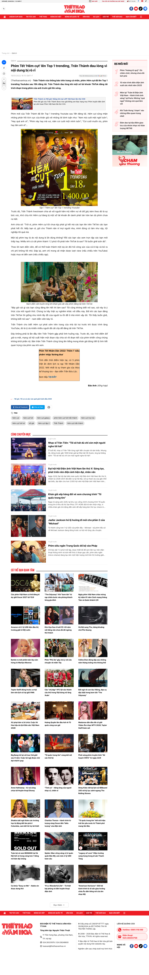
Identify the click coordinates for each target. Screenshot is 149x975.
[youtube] (136, 9)
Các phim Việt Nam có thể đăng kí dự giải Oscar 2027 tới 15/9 (25, 595)
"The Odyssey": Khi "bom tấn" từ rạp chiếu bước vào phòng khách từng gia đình (59, 597)
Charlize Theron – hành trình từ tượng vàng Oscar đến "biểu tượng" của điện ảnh (58, 823)
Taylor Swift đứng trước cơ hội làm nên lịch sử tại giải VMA (24, 691)
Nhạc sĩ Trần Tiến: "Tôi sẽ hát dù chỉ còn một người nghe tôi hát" (76, 444)
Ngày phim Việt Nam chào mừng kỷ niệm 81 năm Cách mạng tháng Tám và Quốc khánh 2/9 (92, 597)
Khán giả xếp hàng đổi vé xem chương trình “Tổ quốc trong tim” (74, 496)
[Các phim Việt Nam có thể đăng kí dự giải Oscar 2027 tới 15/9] (25, 583)
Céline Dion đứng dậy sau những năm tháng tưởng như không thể (92, 661)
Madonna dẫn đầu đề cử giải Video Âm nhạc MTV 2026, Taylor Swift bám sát (92, 725)
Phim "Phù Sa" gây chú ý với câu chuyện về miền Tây (58, 661)
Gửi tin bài (132, 1)
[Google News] (93, 76)
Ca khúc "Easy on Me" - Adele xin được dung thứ (25, 887)
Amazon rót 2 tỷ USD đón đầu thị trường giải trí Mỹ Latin (24, 628)
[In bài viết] (4, 73)
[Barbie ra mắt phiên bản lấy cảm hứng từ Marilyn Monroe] (25, 648)
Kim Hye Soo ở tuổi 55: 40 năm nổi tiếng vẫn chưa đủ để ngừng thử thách (58, 630)
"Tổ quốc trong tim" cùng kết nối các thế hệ (58, 756)
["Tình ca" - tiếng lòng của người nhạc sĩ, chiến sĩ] (59, 776)
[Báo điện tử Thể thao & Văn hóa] (74, 9)
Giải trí (14, 53)
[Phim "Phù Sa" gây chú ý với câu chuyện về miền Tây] (59, 648)
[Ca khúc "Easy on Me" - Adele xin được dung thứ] (25, 874)
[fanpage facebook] (131, 9)
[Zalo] (145, 9)
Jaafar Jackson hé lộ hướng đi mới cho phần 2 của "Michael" (76, 522)
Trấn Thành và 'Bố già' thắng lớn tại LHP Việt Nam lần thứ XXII (59, 99)
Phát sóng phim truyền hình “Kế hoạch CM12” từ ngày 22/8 (91, 756)
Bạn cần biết (131, 17)
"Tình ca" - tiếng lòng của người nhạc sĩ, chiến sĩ (58, 789)
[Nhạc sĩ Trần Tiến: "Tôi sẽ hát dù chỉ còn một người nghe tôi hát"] (28, 449)
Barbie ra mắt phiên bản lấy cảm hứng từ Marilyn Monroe (24, 661)
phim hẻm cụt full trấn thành (65, 418)
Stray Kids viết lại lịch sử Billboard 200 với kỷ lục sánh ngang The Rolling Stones (92, 790)
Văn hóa (86, 17)
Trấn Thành (58, 423)
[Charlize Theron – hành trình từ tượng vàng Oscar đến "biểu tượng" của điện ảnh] (59, 808)
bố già (31, 423)
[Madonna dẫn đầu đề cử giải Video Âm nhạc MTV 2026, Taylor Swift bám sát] (92, 710)
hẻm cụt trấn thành (75, 423)
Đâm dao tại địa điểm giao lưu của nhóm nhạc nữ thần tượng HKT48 (132, 125)
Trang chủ (5, 53)
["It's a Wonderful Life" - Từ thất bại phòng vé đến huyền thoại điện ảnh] (59, 874)
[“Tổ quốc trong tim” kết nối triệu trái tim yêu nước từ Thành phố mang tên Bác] (92, 808)
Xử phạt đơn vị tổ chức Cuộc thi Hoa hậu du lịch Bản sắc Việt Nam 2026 (25, 725)
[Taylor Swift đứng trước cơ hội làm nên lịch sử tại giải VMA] (25, 678)
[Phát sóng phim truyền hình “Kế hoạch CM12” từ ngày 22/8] (92, 743)
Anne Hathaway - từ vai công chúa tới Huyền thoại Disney (23, 789)
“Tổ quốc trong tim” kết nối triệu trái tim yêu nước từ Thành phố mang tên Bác (91, 823)
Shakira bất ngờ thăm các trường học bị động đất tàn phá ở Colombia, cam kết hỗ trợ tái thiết (25, 823)
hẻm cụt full (28, 418)
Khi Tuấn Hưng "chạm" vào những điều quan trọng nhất (132, 113)
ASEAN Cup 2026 (15, 17)
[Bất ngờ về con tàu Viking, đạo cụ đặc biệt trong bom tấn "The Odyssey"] (92, 678)
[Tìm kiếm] (4, 9)
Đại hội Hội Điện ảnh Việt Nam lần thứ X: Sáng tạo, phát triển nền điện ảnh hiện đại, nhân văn (76, 470)
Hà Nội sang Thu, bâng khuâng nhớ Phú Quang (91, 628)
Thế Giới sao (117, 17)
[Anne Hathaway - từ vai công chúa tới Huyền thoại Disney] (25, 776)
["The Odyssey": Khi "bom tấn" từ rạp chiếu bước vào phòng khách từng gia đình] (59, 583)
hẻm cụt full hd (18, 423)
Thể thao (43, 17)
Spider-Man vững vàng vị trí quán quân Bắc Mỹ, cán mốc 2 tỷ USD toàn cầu (59, 856)
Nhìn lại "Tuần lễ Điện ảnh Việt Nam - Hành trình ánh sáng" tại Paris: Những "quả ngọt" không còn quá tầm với (132, 98)
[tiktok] (141, 9)
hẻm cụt (15, 418)
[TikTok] (146, 1)
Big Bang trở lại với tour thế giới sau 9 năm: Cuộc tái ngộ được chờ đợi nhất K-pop (25, 758)
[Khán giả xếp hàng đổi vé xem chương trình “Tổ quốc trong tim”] (28, 500)
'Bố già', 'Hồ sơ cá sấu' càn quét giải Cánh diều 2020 (33, 399)
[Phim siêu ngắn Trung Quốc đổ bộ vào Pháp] (28, 552)
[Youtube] (142, 1)
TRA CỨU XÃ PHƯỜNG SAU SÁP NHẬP (113, 1)
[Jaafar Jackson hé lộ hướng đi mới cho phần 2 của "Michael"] (28, 526)
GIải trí (106, 17)
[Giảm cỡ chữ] (4, 88)
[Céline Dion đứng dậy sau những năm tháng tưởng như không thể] (92, 648)
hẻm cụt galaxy (43, 418)
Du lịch (96, 17)
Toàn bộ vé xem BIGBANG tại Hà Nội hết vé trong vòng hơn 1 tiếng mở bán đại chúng (25, 856)
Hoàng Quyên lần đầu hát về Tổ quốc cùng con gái (58, 723)
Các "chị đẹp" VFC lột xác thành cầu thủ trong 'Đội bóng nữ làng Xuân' (58, 692)
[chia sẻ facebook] (4, 68)
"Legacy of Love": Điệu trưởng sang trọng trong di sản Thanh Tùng (91, 856)
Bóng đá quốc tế (72, 17)
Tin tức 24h (31, 17)
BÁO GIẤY (95, 1)
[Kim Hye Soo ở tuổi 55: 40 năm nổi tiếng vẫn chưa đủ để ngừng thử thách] (59, 615)
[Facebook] (138, 1)
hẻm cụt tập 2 (44, 423)
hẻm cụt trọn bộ (87, 418)
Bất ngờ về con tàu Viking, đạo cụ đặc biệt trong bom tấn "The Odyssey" (92, 692)
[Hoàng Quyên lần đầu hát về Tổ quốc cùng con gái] (59, 710)
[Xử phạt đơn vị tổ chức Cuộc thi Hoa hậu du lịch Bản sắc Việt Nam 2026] (25, 710)
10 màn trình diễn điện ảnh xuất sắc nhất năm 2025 (132, 83)
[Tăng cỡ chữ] (4, 79)
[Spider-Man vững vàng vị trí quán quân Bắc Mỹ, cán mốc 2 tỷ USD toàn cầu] (59, 841)
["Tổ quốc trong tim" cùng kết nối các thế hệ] (59, 743)
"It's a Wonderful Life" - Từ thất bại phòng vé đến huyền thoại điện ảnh (58, 888)
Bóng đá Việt (56, 17)
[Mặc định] (4, 83)
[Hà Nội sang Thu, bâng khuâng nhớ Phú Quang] (92, 615)
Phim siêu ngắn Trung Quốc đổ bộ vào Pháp (72, 545)
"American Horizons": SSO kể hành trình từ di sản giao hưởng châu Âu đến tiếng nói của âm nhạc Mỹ (91, 890)
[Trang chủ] (5, 16)
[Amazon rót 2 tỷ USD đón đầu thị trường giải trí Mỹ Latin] (25, 615)
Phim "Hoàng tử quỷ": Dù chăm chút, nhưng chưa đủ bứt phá (132, 73)
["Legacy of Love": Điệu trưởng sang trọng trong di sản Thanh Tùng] (92, 841)
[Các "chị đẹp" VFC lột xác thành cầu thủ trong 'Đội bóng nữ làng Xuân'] (59, 678)
